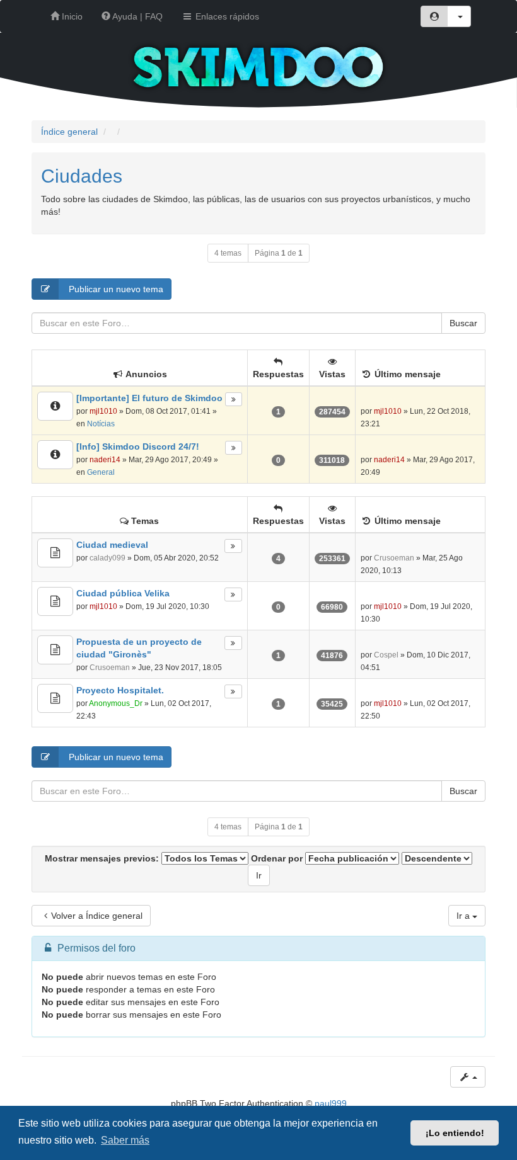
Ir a (464, 916)
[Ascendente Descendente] (437, 858)
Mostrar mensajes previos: (103, 858)
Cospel (386, 655)
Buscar (463, 323)
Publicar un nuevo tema (114, 289)
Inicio (71, 16)
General (101, 472)
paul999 (331, 1103)
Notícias (101, 423)
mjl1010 (103, 411)
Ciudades (81, 176)
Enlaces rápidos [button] (226, 16)
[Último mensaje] (233, 399)
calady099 (107, 558)
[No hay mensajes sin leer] (55, 406)
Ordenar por (278, 858)
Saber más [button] (125, 1140)
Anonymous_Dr (115, 703)
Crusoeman (394, 558)
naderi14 (105, 459)
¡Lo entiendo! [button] (455, 1133)
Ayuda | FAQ (136, 16)
